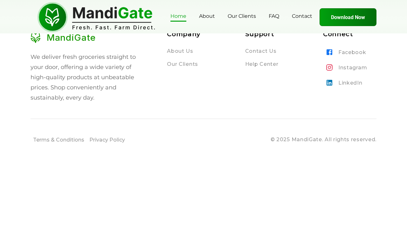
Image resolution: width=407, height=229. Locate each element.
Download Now (348, 17)
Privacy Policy (107, 140)
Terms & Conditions (58, 140)
